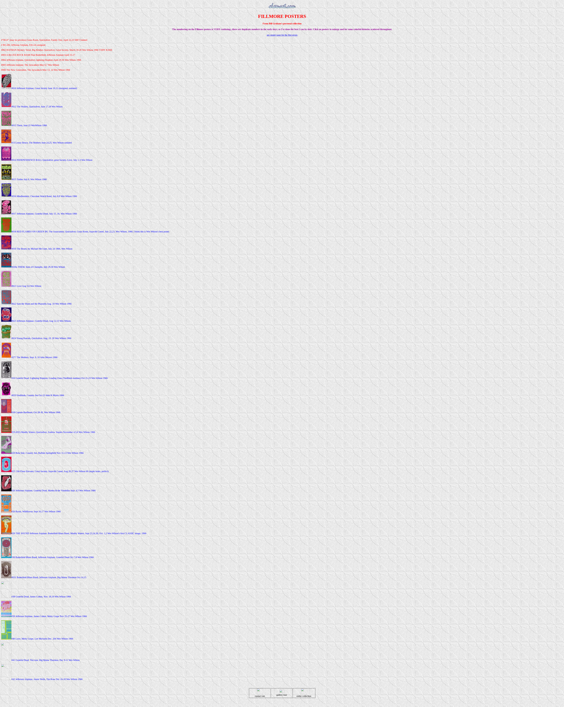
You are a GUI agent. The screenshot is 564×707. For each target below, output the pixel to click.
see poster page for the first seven (282, 35)
